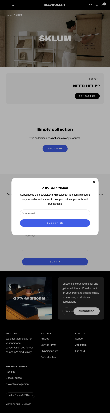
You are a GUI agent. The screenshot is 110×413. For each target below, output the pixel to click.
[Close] (94, 182)
